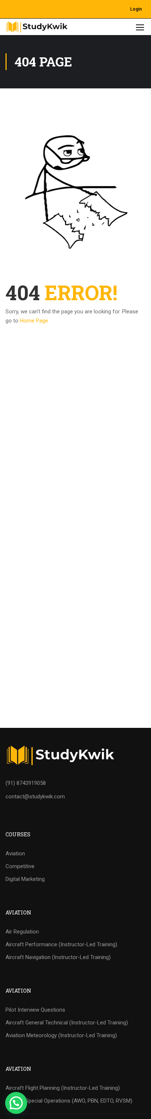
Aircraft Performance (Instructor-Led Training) (61, 944)
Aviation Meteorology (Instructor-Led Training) (61, 1035)
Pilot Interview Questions (35, 1010)
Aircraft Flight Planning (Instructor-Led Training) (62, 1088)
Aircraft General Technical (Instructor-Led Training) (66, 1022)
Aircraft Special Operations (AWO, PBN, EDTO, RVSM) (68, 1100)
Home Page (34, 320)
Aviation (15, 853)
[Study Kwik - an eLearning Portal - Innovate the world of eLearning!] (36, 26)
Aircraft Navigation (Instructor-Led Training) (58, 957)
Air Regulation (22, 931)
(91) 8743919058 (25, 783)
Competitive (19, 866)
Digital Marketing (25, 879)
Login (136, 9)
